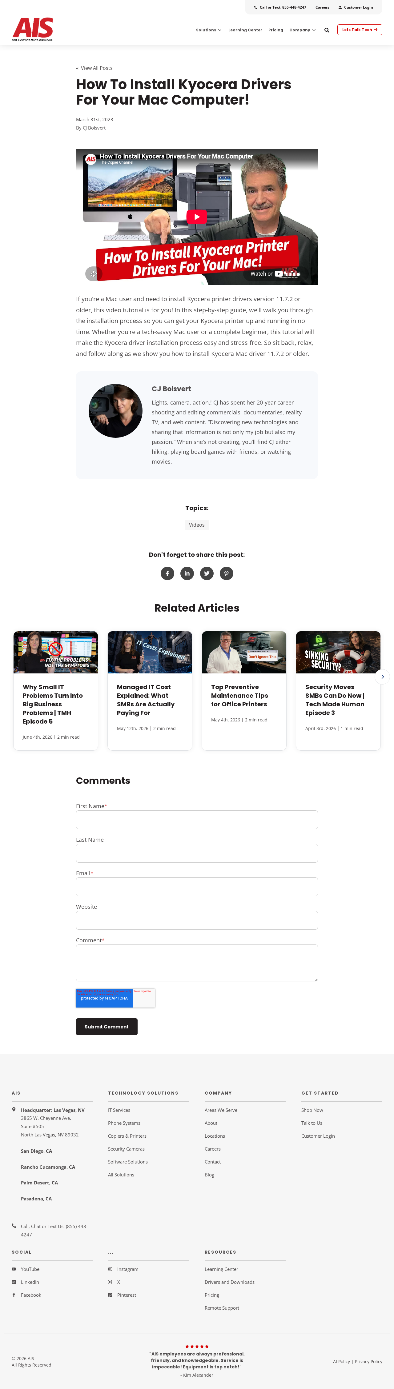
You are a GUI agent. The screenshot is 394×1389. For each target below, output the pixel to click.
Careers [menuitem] (213, 1149)
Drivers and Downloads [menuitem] (230, 1282)
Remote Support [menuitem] (222, 1308)
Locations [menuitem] (215, 1136)
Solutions (206, 30)
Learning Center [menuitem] (221, 1269)
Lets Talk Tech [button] (357, 29)
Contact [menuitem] (213, 1162)
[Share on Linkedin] (187, 573)
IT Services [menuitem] (119, 1110)
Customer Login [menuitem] (318, 1136)
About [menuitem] (211, 1123)
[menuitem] (280, 7)
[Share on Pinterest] (226, 573)
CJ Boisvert (94, 128)
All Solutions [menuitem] (121, 1174)
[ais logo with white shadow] (52, 29)
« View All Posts (94, 68)
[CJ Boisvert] (116, 411)
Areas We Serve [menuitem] (221, 1110)
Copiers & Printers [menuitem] (127, 1136)
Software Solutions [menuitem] (128, 1162)
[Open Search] (327, 30)
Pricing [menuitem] (212, 1295)
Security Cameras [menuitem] (126, 1149)
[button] (382, 677)
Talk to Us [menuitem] (311, 1123)
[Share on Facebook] (167, 573)
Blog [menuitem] (209, 1174)
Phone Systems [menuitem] (124, 1123)
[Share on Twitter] (207, 573)
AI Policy (341, 1361)
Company (299, 30)
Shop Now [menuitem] (312, 1110)
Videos (197, 524)
